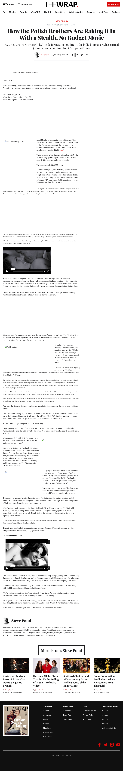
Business (116, 12)
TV (4, 12)
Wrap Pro (68, 706)
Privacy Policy (88, 715)
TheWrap (47, 706)
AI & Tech (103, 12)
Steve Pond (45, 55)
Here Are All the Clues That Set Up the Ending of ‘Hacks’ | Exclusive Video (46, 681)
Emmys (105, 719)
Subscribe (113, 4)
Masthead (47, 728)
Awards (23, 12)
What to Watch (76, 12)
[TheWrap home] (61, 4)
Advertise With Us (109, 728)
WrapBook (47, 737)
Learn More (67, 719)
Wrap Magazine (110, 706)
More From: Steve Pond (61, 650)
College (105, 715)
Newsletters (26, 4)
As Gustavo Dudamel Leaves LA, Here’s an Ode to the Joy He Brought (14, 681)
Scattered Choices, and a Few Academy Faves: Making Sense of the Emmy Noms (76, 681)
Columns (91, 12)
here (61, 150)
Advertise (47, 715)
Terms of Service (89, 711)
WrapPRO (35, 12)
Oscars (105, 724)
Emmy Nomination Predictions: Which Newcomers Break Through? (104, 681)
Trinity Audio (25, 72)
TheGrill (47, 12)
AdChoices (87, 719)
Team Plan (67, 715)
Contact (46, 719)
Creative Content (61, 25)
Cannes (105, 711)
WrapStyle (60, 12)
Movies (12, 12)
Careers (46, 724)
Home (49, 25)
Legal (86, 706)
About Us (46, 711)
